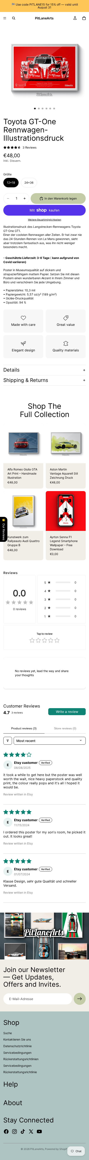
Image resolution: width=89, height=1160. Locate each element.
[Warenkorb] (84, 18)
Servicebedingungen (17, 1052)
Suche (7, 1033)
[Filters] (7, 741)
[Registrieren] (80, 999)
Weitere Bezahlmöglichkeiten (44, 219)
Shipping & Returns (25, 380)
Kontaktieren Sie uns (17, 1039)
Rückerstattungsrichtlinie (20, 1072)
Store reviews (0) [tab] (65, 728)
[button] (61, 582)
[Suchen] (13, 18)
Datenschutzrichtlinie (17, 1046)
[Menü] (5, 18)
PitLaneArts (37, 1149)
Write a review (67, 712)
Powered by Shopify (56, 1149)
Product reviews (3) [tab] (24, 728)
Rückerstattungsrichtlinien (20, 1059)
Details (11, 370)
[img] (19, 602)
